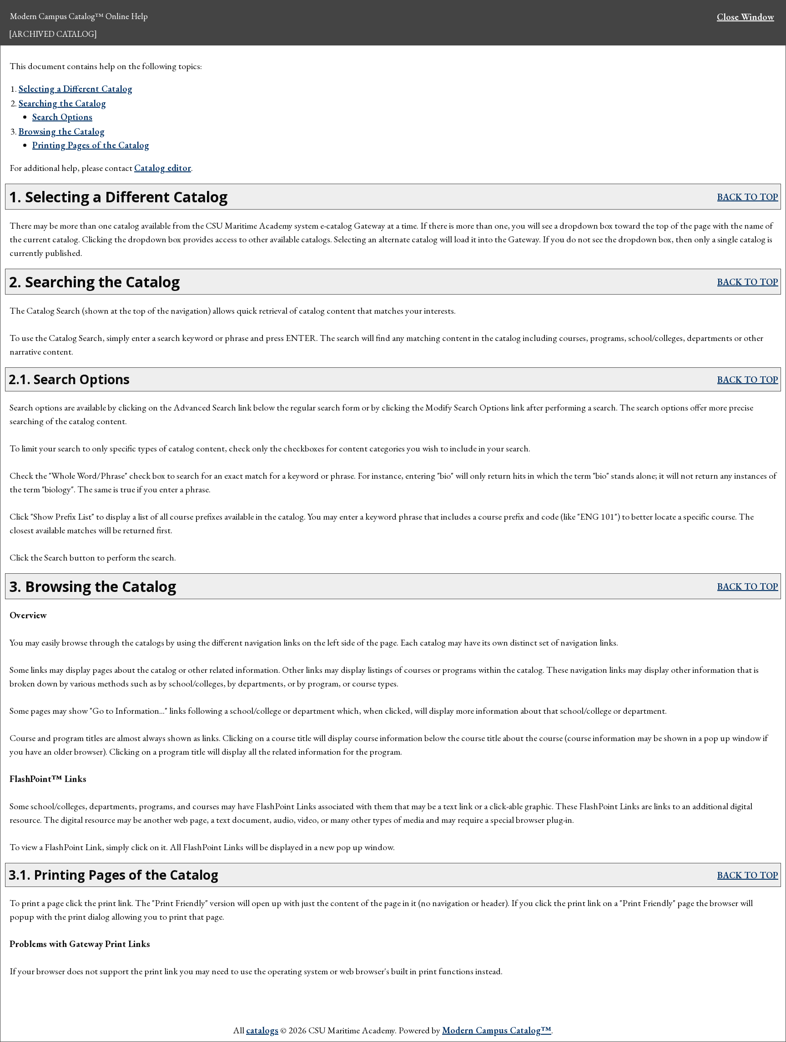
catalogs (262, 1030)
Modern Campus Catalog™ (496, 1030)
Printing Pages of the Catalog (90, 145)
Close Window (745, 17)
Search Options (62, 117)
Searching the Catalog (62, 103)
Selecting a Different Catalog (75, 89)
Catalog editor (162, 168)
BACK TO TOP (747, 197)
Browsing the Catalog (62, 131)
